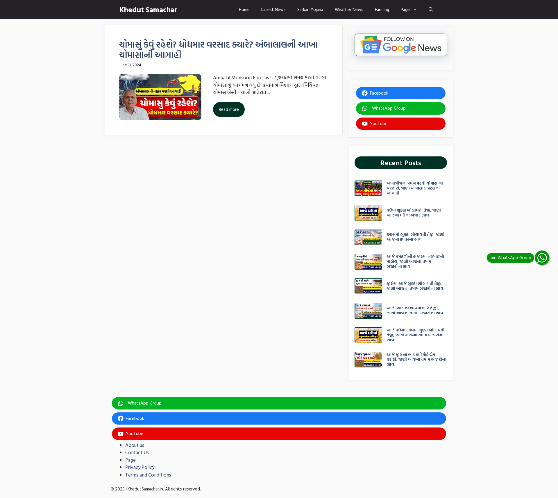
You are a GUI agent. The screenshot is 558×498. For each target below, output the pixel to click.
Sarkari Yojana (310, 9)
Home (244, 9)
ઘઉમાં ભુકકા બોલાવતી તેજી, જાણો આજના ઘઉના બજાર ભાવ (414, 212)
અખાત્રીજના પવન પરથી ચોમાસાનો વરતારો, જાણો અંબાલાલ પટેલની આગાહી (415, 188)
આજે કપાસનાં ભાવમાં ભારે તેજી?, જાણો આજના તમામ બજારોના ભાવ (415, 310)
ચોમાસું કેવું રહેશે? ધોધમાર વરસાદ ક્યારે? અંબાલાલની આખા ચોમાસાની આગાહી (218, 49)
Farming (382, 9)
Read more (229, 109)
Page (405, 9)
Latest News (273, 9)
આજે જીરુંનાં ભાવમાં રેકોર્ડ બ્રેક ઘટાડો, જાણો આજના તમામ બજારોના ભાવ (416, 359)
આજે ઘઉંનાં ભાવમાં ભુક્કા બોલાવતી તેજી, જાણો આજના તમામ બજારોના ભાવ (415, 335)
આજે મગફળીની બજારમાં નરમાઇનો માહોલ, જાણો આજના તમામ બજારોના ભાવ (415, 261)
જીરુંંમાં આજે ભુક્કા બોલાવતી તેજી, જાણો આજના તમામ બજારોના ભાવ (415, 285)
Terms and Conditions (148, 474)
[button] (431, 9)
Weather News (349, 9)
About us (134, 445)
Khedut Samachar (148, 9)
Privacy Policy (139, 467)
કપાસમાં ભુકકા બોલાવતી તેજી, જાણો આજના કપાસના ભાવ (415, 236)
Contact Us (137, 452)
